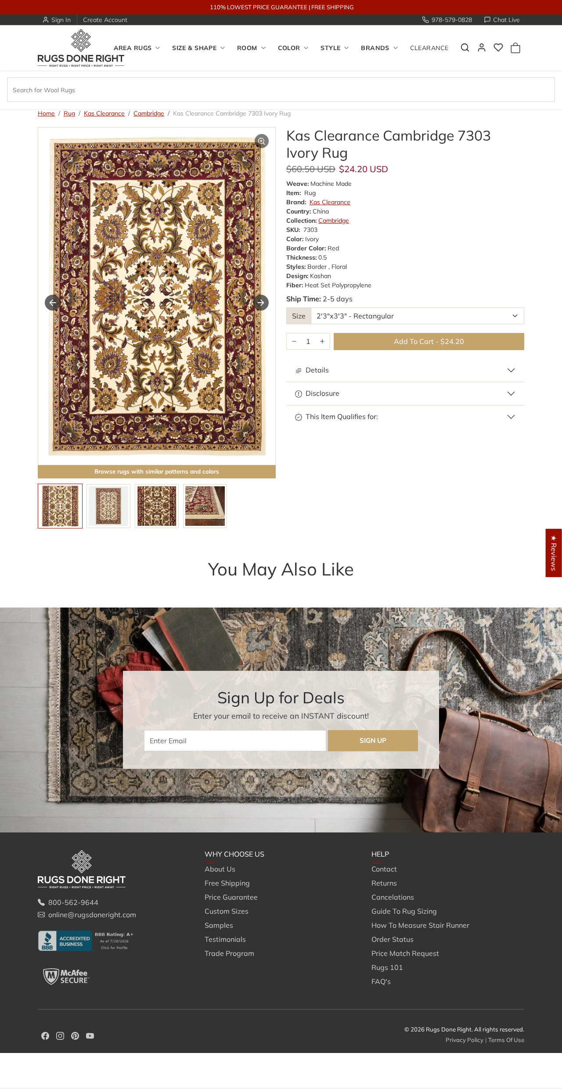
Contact (384, 869)
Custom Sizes (227, 911)
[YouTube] (90, 1035)
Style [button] (330, 48)
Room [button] (247, 48)
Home (46, 113)
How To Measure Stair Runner (420, 925)
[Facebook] (45, 1035)
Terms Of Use (506, 1039)
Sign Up (373, 740)
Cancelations (392, 897)
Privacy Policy (464, 1039)
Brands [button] (375, 48)
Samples (219, 925)
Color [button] (289, 48)
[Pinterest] (75, 1035)
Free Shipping (227, 883)
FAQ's (381, 981)
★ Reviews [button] (554, 553)
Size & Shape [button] (194, 48)
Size (299, 315)
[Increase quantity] (322, 341)
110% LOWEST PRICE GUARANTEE (258, 7)
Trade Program (229, 953)
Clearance (429, 48)
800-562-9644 (73, 902)
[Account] (481, 47)
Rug (69, 113)
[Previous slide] (51, 586)
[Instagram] (60, 1035)
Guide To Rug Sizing (404, 911)
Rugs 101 (387, 967)
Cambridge (148, 113)
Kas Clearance (104, 113)
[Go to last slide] (53, 303)
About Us (220, 869)
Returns (384, 883)
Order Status (392, 939)
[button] (465, 47)
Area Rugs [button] (133, 48)
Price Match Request (405, 953)
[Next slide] (261, 303)
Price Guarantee (231, 897)
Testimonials (225, 939)
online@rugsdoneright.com (92, 914)
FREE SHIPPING (332, 7)
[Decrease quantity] (294, 341)
